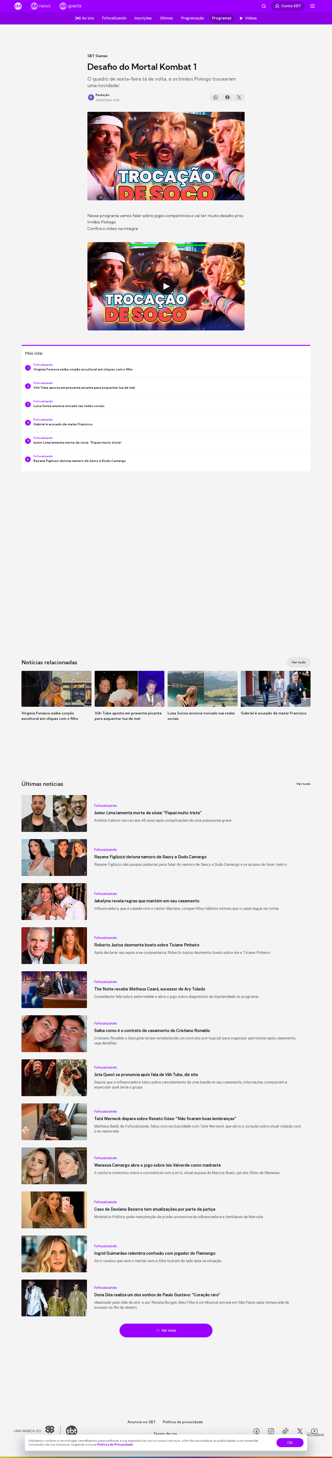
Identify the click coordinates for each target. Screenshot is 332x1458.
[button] (56, 702)
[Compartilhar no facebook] (227, 97)
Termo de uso (165, 1433)
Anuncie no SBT (141, 1422)
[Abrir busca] (263, 6)
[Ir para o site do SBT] (71, 1431)
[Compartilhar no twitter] (239, 97)
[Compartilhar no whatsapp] (215, 97)
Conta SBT (291, 6)
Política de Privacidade (115, 1444)
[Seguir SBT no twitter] (300, 1431)
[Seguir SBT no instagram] (271, 1431)
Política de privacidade (183, 1422)
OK (290, 1442)
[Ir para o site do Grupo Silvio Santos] (37, 1431)
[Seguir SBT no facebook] (256, 1431)
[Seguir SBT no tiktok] (285, 1431)
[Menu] (313, 6)
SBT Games (97, 56)
